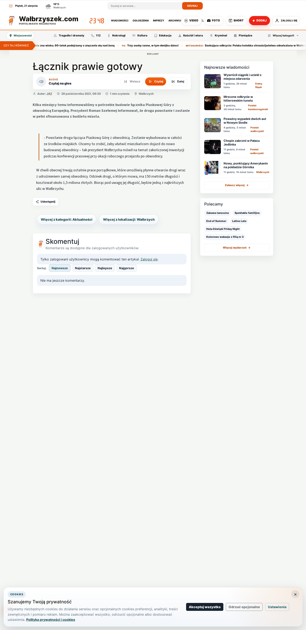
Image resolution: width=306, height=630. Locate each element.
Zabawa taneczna (217, 212)
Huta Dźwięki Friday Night (223, 228)
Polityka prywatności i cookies (50, 620)
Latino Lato (239, 221)
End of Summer (216, 221)
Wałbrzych (146, 93)
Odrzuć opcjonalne (244, 607)
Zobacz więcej (237, 185)
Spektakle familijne (247, 212)
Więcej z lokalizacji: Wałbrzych (129, 219)
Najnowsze (60, 268)
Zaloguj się (149, 259)
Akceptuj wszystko (205, 607)
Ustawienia (277, 607)
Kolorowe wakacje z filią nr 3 (225, 236)
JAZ (49, 93)
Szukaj (192, 5)
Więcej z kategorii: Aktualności (66, 219)
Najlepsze (105, 268)
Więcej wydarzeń (237, 247)
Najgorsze (126, 268)
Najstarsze (83, 268)
